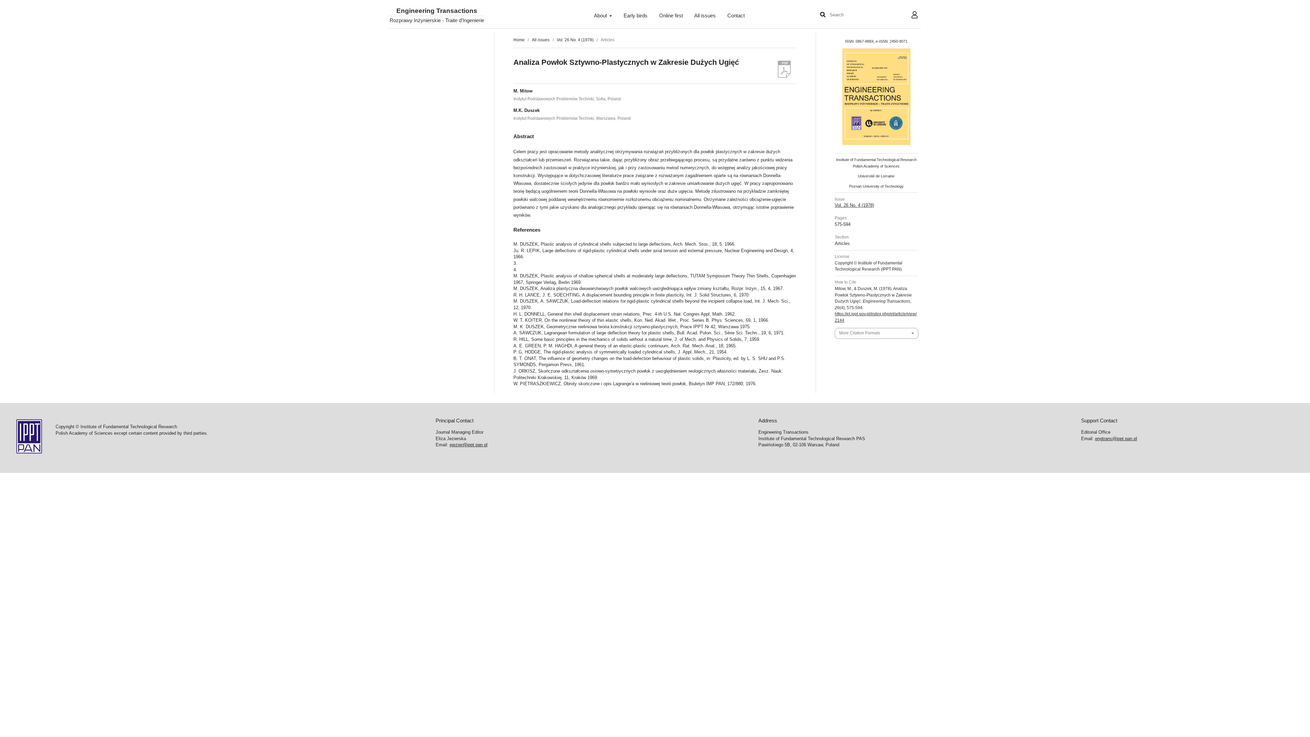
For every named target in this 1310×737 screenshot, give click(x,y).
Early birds (635, 15)
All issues (705, 15)
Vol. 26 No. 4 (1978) (575, 40)
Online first (671, 15)
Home (519, 40)
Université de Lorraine (876, 176)
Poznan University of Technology (876, 186)
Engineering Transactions (436, 11)
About (601, 15)
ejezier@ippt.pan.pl (468, 444)
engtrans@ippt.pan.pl (1116, 438)
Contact (736, 15)
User (909, 15)
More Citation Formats (859, 333)
